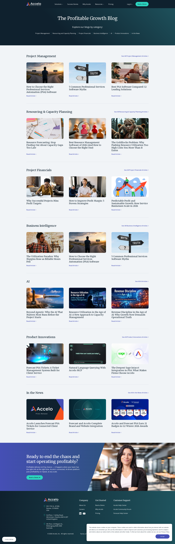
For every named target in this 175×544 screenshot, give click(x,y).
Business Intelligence (101, 33)
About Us (82, 505)
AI (111, 33)
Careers (82, 509)
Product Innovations (122, 33)
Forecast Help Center (120, 513)
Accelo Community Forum (122, 509)
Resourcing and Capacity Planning (64, 33)
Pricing (110, 4)
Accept (163, 536)
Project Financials (85, 33)
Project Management (42, 33)
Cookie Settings (9, 539)
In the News (136, 33)
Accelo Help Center (120, 505)
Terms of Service (86, 534)
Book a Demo (142, 4)
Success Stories (72, 4)
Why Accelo (87, 4)
